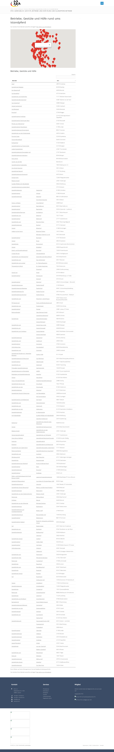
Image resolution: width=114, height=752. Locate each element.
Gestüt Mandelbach (17, 139)
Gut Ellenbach (15, 109)
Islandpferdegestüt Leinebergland (21, 187)
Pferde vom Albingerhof (18, 124)
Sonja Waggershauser (42, 602)
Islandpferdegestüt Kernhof (19, 294)
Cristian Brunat (15, 253)
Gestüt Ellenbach (40, 322)
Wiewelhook (39, 652)
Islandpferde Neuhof (17, 171)
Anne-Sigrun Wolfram (17, 438)
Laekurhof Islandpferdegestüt (44, 477)
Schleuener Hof (40, 580)
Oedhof (38, 538)
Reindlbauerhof (40, 567)
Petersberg (39, 554)
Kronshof (38, 470)
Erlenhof (38, 279)
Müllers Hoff (39, 510)
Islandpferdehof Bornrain (18, 212)
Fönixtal (38, 309)
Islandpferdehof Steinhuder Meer (21, 120)
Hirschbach (39, 384)
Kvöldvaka (38, 473)
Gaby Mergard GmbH (41, 312)
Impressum (85, 745)
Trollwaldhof (39, 627)
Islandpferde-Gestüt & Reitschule (20, 393)
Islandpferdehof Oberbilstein (19, 127)
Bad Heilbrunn (40, 206)
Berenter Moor (40, 222)
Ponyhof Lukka (15, 136)
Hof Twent (39, 399)
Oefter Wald (39, 542)
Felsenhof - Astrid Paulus (43, 299)
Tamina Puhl (39, 618)
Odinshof (38, 535)
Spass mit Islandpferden (18, 380)
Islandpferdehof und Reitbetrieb (20, 399)
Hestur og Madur (16, 203)
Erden (37, 272)
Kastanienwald (40, 460)
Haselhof (38, 374)
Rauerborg (39, 564)
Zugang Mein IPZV (79, 693)
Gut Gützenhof (16, 103)
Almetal (38, 193)
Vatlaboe (38, 633)
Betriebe (26, 9)
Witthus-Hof (39, 659)
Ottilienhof (39, 551)
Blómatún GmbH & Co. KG (43, 234)
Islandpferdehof (16, 193)
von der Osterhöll (41, 646)
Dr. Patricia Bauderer (41, 263)
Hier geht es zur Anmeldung (43, 27)
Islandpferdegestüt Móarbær (19, 288)
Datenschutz (96, 745)
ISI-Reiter (14, 500)
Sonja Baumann (40, 599)
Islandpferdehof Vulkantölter (19, 165)
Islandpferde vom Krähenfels (19, 96)
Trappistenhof (40, 624)
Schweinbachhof (40, 592)
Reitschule (14, 497)
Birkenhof (38, 228)
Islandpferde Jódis (16, 557)
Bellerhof (38, 215)
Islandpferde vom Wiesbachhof (20, 256)
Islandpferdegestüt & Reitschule (20, 358)
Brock (37, 241)
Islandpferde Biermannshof (19, 100)
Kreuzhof (14, 112)
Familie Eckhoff (40, 285)
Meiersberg (39, 490)
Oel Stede (39, 545)
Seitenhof (38, 595)
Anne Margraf (39, 203)
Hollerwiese (39, 409)
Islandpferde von (16, 365)
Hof (12, 526)
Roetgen (38, 573)
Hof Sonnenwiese (41, 396)
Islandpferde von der (17, 387)
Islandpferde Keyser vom (18, 384)
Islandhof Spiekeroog (41, 418)
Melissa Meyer (40, 497)
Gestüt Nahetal (40, 331)
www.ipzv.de (17, 701)
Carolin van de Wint (17, 162)
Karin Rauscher (40, 457)
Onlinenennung (46, 696)
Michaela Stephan (41, 503)
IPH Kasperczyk (16, 303)
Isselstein (38, 454)
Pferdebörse (46, 689)
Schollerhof (39, 589)
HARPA (38, 371)
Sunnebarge (39, 614)
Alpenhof (38, 196)
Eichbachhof (15, 143)
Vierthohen (39, 637)
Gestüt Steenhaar (41, 334)
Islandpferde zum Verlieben (19, 331)
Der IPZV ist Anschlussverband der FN (86, 696)
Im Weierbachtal (40, 412)
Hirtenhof (38, 390)
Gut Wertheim (40, 358)
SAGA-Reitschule (16, 347)
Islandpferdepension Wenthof (20, 463)
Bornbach (38, 237)
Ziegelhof (38, 662)
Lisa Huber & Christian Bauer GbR (45, 481)
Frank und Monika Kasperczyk (44, 303)
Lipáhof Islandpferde (17, 149)
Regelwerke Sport (47, 698)
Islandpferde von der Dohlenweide (21, 133)
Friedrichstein (40, 306)
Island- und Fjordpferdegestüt (19, 250)
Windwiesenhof (16, 457)
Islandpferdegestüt (17, 190)
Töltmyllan (38, 630)
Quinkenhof (39, 561)
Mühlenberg (39, 506)
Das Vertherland (40, 260)
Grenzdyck (39, 344)
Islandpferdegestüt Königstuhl (19, 174)
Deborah (14, 656)
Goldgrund (39, 341)
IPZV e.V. (12, 9)
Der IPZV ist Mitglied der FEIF (85, 700)
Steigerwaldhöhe (40, 608)
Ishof (13, 84)
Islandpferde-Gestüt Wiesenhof (20, 487)
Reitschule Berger (16, 451)
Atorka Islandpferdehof (18, 435)
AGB (90, 745)
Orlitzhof (38, 548)
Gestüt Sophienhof (17, 106)
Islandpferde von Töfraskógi (43, 435)
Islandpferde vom (16, 215)
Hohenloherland (40, 403)
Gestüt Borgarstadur (41, 318)
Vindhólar (38, 640)
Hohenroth (39, 406)
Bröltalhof (38, 247)
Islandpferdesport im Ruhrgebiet (20, 371)
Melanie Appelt (15, 180)
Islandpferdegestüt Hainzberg (19, 155)
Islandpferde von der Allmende (20, 503)
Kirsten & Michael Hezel (42, 463)
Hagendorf (39, 365)
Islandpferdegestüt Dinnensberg (20, 130)
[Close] (49, 45)
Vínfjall (38, 643)
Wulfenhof (14, 423)
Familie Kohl (39, 288)
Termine (45, 694)
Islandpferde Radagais (17, 87)
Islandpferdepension (17, 285)
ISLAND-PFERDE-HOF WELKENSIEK (20, 184)
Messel (38, 500)
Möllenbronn (39, 518)
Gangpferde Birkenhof (42, 315)
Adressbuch (21, 9)
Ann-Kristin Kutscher (17, 168)
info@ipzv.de (17, 699)
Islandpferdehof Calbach (18, 522)
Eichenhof (39, 269)
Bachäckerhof (15, 602)
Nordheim (39, 529)
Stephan (38, 611)
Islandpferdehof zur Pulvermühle (20, 146)
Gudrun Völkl (39, 354)
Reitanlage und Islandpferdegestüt (21, 374)
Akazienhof (39, 190)
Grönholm (39, 350)
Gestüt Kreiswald (40, 328)
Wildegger (38, 656)
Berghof (38, 225)
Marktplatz (45, 692)
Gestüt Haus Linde (41, 325)
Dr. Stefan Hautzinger (42, 266)
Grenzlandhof (40, 347)
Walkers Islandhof (41, 649)
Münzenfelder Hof (41, 514)
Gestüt (13, 228)
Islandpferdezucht (16, 621)
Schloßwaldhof (40, 586)
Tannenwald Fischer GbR (42, 621)
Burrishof (38, 250)
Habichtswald (39, 361)
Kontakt (102, 745)
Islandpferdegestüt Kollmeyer (19, 605)
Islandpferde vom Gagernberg (20, 447)
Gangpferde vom (16, 328)
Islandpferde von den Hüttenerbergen (22, 494)
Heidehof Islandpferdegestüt (44, 380)
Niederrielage (39, 526)
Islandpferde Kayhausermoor (44, 427)
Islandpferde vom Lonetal (18, 263)
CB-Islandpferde (40, 253)
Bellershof (39, 218)
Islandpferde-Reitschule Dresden (45, 438)
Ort (58, 80)
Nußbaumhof (39, 532)
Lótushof (38, 484)
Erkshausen (39, 275)
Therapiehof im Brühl (17, 266)
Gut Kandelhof (15, 93)
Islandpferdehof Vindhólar (19, 116)
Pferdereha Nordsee (41, 557)
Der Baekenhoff (16, 90)
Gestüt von (15, 272)
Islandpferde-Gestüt (17, 538)
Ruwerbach (39, 576)
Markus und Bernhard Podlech (44, 487)
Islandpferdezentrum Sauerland (44, 451)
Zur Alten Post (40, 665)
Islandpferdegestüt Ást (18, 291)
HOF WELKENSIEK (16, 415)
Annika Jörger (15, 177)
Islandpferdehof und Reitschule (44, 444)
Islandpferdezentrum (17, 484)
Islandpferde (15, 244)
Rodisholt (38, 570)
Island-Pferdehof (16, 643)
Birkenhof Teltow (40, 231)
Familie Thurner (40, 291)
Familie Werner (40, 294)
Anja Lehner (15, 158)
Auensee (14, 441)
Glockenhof (39, 337)
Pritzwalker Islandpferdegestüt (20, 368)
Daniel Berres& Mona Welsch (44, 256)
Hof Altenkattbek (40, 393)
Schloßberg (39, 583)
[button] (41, 29)
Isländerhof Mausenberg (18, 481)
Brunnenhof (39, 244)
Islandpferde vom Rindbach (19, 599)
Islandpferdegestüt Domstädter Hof (21, 152)
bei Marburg (39, 212)
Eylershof (38, 282)
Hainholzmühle (40, 368)
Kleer (37, 466)
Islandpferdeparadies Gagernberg (45, 447)
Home (16, 9)
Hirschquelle (39, 387)
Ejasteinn (14, 444)
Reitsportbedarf (16, 312)
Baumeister (39, 209)
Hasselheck (39, 377)
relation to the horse (17, 231)
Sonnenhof (39, 605)
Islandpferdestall (16, 611)
